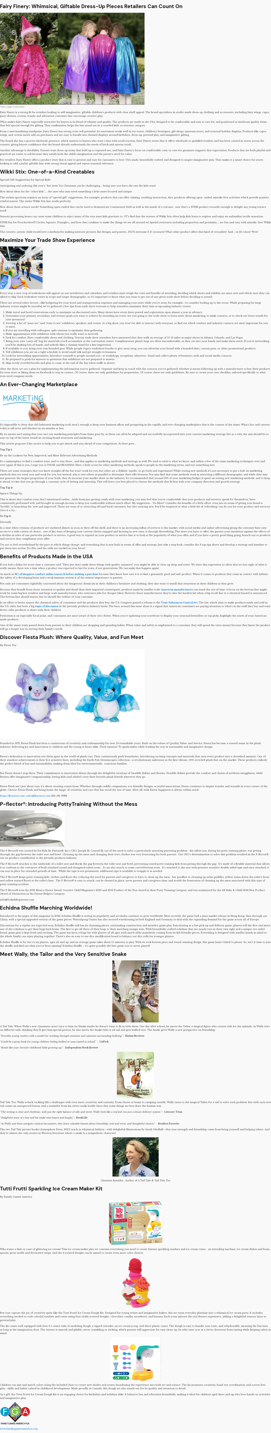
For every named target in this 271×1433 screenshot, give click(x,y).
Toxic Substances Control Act (179, 602)
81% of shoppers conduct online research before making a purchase (56, 574)
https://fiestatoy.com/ (12, 795)
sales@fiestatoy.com (38, 795)
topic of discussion (46, 606)
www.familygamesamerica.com (19, 1428)
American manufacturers (177, 589)
